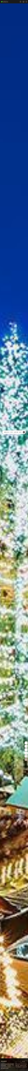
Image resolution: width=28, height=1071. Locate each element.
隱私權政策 (3, 1068)
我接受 (23, 1061)
